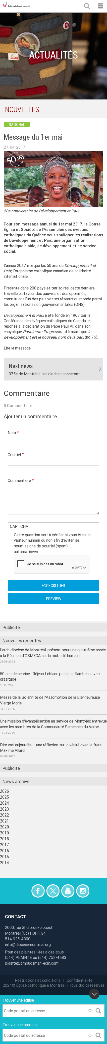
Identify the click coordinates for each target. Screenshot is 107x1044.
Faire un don (23, 891)
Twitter (53, 891)
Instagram (83, 891)
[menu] (100, 6)
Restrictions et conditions (37, 980)
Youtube (68, 891)
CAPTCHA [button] (19, 526)
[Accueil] (17, 6)
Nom (12, 432)
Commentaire (19, 480)
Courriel (14, 454)
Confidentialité (79, 980)
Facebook (38, 891)
